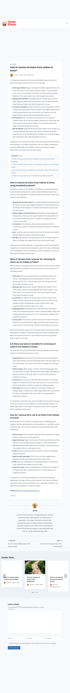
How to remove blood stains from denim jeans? (51, 543)
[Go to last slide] (4, 576)
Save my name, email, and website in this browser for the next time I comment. (33, 643)
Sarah (35, 510)
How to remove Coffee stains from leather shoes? (19, 543)
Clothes (13, 495)
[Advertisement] (35, 9)
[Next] (65, 576)
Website (48, 638)
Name (11, 638)
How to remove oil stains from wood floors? (56, 579)
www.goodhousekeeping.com (29, 491)
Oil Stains (13, 64)
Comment (11, 609)
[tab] (32, 592)
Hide (20, 156)
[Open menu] (67, 23)
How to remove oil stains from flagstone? (33, 579)
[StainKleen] (9, 23)
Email (29, 638)
